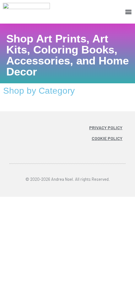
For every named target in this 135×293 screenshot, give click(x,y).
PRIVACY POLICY (105, 127)
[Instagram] (85, 149)
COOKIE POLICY (107, 138)
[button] (128, 12)
